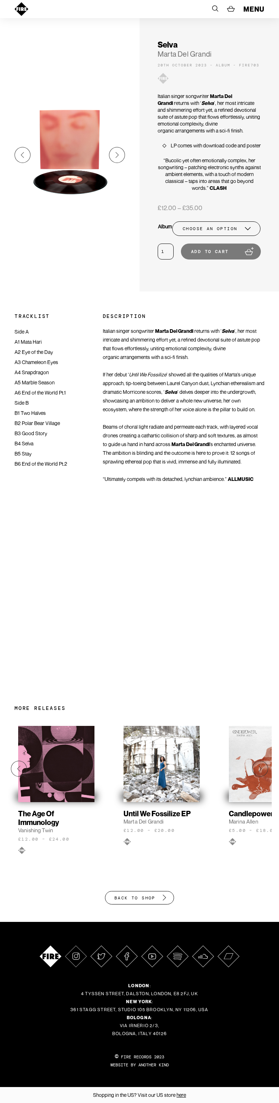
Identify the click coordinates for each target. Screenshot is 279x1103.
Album (165, 226)
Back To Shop (134, 898)
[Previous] (23, 155)
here (181, 1095)
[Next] (117, 155)
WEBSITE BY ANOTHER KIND (139, 1065)
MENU (253, 9)
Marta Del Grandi (184, 53)
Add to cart (210, 251)
